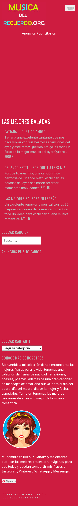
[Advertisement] (39, 75)
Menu (70, 8)
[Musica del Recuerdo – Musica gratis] (24, 25)
